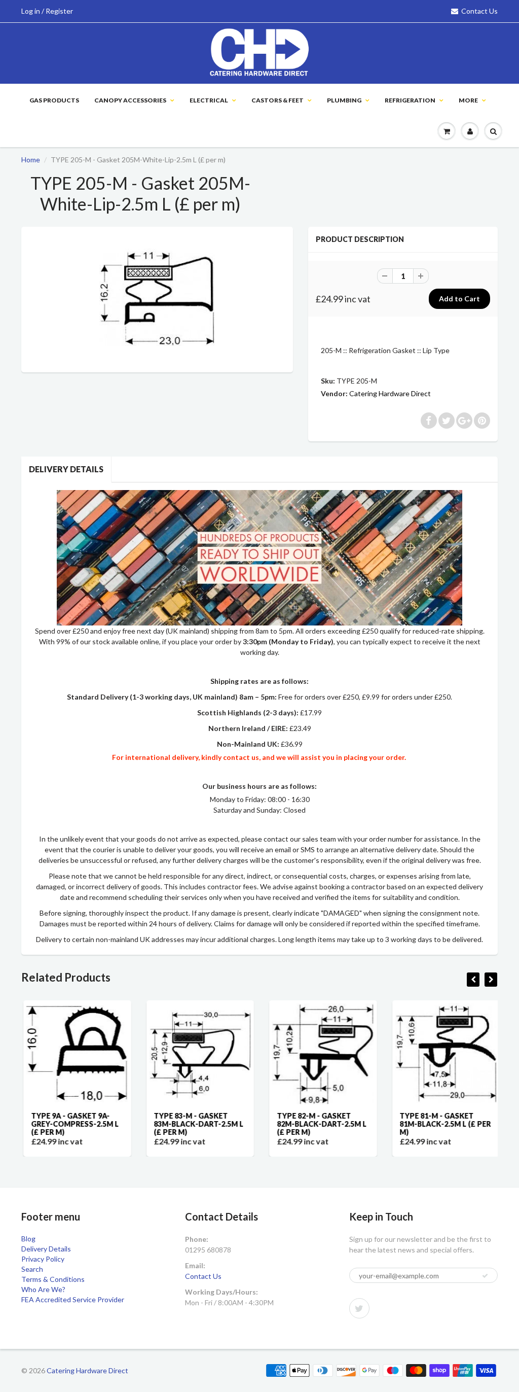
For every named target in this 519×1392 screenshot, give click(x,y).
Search (32, 1269)
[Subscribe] (485, 1276)
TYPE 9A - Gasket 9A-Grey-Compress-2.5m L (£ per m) (73, 1123)
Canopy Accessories (130, 100)
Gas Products (54, 100)
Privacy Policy (42, 1259)
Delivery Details (66, 469)
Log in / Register (47, 11)
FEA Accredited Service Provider (72, 1299)
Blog (28, 1238)
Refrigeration (410, 100)
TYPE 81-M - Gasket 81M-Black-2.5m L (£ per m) (443, 1123)
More (468, 100)
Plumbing (344, 100)
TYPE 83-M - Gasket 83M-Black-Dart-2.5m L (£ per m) (197, 1123)
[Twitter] (359, 1308)
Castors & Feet (277, 100)
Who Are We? (43, 1289)
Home (30, 159)
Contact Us (479, 11)
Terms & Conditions (53, 1279)
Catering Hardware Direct (390, 393)
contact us (241, 757)
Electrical (209, 100)
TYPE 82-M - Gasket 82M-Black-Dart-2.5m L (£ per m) (319, 1123)
